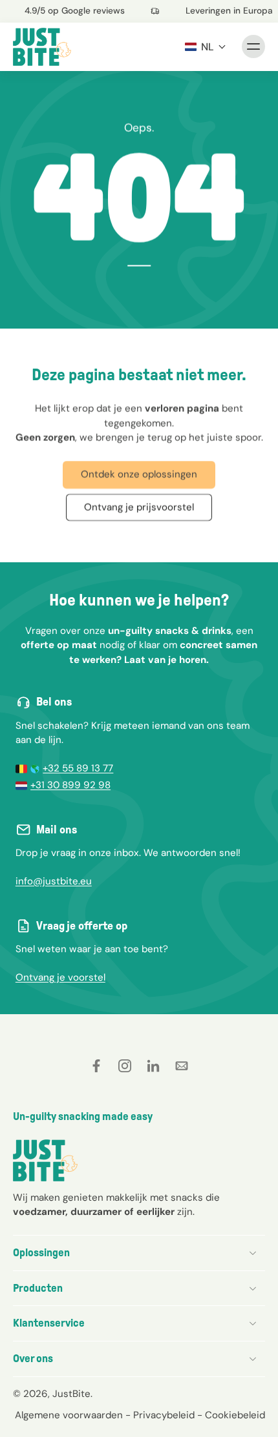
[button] (205, 46)
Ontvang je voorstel (60, 977)
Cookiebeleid (235, 1414)
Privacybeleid (164, 1414)
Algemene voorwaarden (69, 1414)
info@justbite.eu (54, 881)
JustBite (71, 1393)
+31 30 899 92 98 (70, 785)
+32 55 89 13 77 (78, 768)
